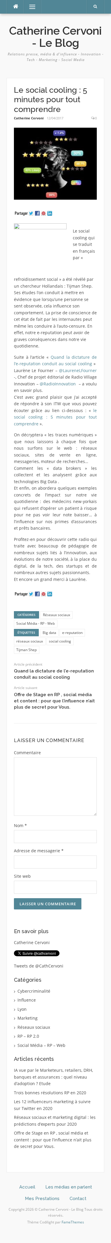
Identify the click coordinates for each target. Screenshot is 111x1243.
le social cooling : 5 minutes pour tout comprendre (55, 417)
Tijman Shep (26, 649)
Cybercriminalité (33, 991)
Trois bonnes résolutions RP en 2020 (50, 1092)
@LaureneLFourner (78, 370)
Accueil (27, 1187)
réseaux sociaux (29, 641)
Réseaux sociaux (56, 614)
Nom (20, 825)
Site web (22, 876)
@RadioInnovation (58, 384)
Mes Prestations (42, 1198)
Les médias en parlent (68, 1187)
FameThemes (73, 1222)
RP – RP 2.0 (28, 1036)
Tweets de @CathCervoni (38, 966)
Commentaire (27, 752)
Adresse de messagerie (39, 850)
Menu (30, 6)
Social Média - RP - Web (35, 623)
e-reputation (72, 632)
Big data (49, 632)
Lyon (22, 1009)
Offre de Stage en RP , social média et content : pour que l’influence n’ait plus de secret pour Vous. (54, 701)
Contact (78, 1198)
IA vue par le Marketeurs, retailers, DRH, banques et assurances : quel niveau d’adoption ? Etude (53, 1076)
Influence (26, 1000)
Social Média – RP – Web (41, 1045)
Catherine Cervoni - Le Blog (55, 36)
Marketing (27, 1018)
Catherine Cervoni (29, 118)
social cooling (60, 641)
